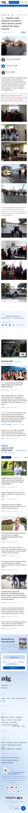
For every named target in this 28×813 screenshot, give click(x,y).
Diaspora (3, 720)
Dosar (3, 407)
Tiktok (18, 791)
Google (9, 791)
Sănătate (11, 717)
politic (18, 726)
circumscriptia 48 (19, 318)
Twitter (14, 791)
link (5, 352)
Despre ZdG (4, 685)
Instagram (20, 787)
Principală (3, 15)
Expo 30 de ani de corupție (14, 745)
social (23, 726)
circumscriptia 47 (6, 318)
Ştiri (8, 15)
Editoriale (10, 720)
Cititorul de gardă (6, 725)
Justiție (3, 698)
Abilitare (3, 742)
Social (7, 389)
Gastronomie (4, 722)
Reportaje (9, 742)
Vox (14, 749)
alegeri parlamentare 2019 (13, 316)
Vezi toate (17, 361)
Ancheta (3, 757)
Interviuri (4, 555)
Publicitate (4, 688)
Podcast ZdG (18, 717)
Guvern (6, 457)
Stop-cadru (19, 749)
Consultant (15, 725)
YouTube (11, 787)
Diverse (3, 701)
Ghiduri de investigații (7, 762)
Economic (18, 698)
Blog (3, 713)
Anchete (3, 749)
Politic (12, 15)
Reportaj (9, 749)
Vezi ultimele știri (21, 450)
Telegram (7, 787)
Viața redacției (18, 720)
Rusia (17, 457)
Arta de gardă (13, 722)
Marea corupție (15, 757)
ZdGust (3, 731)
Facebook (16, 787)
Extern (24, 698)
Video (3, 705)
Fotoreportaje (23, 742)
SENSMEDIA (16, 808)
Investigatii (5, 753)
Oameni (16, 742)
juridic (14, 726)
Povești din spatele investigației (9, 760)
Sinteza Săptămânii (6, 424)
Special (3, 738)
